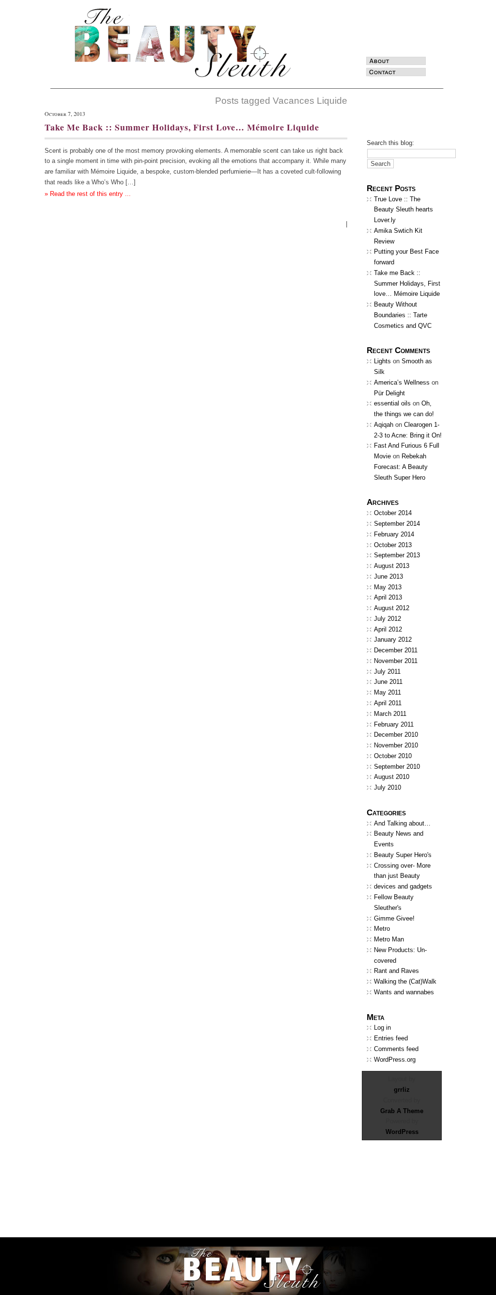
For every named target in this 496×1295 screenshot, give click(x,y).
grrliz (402, 1089)
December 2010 (396, 734)
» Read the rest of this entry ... (88, 193)
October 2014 (393, 513)
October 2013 (393, 545)
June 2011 (388, 681)
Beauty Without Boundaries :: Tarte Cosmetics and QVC (403, 315)
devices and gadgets (403, 886)
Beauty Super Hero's (403, 854)
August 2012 (391, 608)
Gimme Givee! (394, 918)
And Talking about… (402, 823)
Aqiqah (383, 424)
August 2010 (391, 776)
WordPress (402, 1131)
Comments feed (396, 1048)
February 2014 (394, 534)
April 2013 (388, 597)
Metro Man (389, 939)
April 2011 (388, 703)
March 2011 (390, 713)
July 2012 (387, 618)
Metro (382, 928)
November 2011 (396, 660)
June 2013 (388, 576)
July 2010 (387, 787)
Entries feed (391, 1038)
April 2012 (388, 629)
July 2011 (387, 671)
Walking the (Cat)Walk (405, 981)
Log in (382, 1027)
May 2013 (388, 587)
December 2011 (396, 650)
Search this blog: (390, 142)
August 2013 (391, 565)
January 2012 (393, 639)
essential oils (392, 403)
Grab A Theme (401, 1111)
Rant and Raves (396, 970)
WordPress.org (395, 1059)
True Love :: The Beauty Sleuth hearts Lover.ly (403, 209)
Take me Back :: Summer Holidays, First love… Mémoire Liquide (407, 283)
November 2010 (396, 745)
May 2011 (387, 692)
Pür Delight (389, 393)
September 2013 (397, 555)
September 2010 (397, 766)
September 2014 (397, 523)
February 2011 (394, 724)
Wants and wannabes (404, 992)
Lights (382, 361)
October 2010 (393, 756)
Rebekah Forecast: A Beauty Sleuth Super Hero (401, 467)
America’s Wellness (402, 382)
